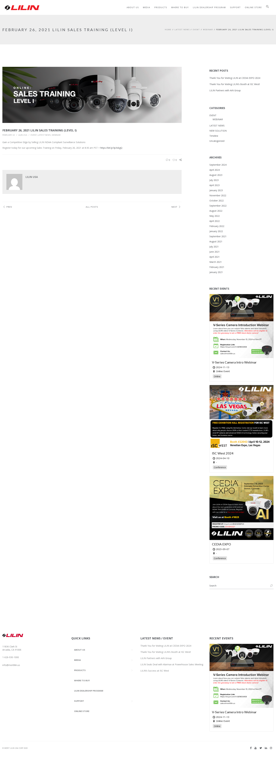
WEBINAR (208, 29)
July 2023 (214, 180)
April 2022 (214, 221)
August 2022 (215, 210)
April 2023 (214, 185)
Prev (9, 207)
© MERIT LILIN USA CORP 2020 (15, 748)
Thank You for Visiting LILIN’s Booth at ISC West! (234, 84)
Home (168, 29)
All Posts (92, 207)
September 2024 (217, 164)
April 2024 (214, 169)
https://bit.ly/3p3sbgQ (111, 147)
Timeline (213, 135)
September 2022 (217, 205)
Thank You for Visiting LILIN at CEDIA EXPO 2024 (234, 77)
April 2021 (214, 256)
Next (174, 207)
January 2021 (216, 272)
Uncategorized (216, 140)
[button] (267, 7)
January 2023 (216, 190)
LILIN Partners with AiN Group (225, 90)
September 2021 (217, 236)
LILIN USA (22, 134)
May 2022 (214, 215)
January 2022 (216, 231)
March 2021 (215, 261)
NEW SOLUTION (218, 130)
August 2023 (215, 174)
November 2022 (217, 195)
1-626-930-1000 (10, 657)
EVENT (196, 29)
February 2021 (216, 267)
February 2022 (216, 226)
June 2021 (214, 251)
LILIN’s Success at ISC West (154, 670)
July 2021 (214, 246)
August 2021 (215, 241)
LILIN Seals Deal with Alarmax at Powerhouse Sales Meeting (171, 664)
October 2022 (216, 200)
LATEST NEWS (182, 29)
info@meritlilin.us (11, 665)
